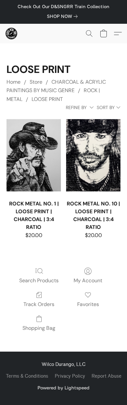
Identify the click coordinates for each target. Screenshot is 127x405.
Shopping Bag (38, 328)
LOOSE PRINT (47, 99)
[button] (11, 33)
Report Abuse (106, 376)
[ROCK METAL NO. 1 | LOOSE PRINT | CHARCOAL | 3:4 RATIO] (34, 155)
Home (14, 81)
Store (36, 81)
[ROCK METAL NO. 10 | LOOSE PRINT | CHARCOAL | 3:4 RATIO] (93, 155)
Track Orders (38, 304)
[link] (63, 16)
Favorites (88, 304)
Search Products (39, 280)
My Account (88, 280)
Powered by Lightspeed (63, 387)
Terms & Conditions (27, 376)
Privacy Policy (70, 376)
